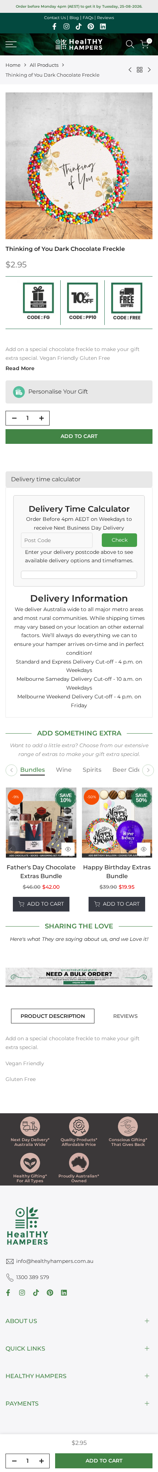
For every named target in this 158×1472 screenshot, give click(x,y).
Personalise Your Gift (57, 391)
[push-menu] (11, 44)
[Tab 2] (64, 770)
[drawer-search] (130, 44)
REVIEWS (125, 1016)
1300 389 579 (32, 1277)
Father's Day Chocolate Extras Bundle (41, 872)
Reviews (105, 17)
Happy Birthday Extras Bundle (117, 872)
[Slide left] (11, 770)
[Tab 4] (135, 770)
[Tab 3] (92, 770)
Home (13, 65)
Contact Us (55, 17)
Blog (74, 17)
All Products (44, 65)
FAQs (88, 17)
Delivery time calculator (45, 479)
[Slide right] (148, 770)
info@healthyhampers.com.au (54, 1261)
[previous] (11, 849)
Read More (20, 368)
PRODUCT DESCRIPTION (53, 1016)
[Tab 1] (32, 770)
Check (120, 540)
